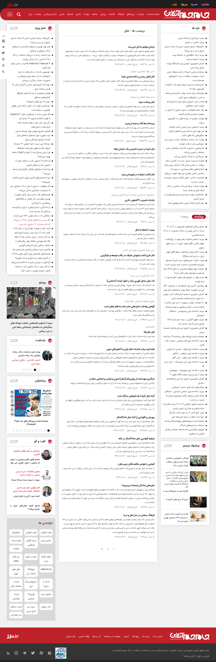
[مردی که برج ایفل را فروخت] (197, 502)
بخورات (16, 549)
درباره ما (146, 636)
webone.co (46, 569)
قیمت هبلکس (15, 596)
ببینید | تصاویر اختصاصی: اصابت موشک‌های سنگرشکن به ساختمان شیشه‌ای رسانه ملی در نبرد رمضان (31, 327)
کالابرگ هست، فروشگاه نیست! (175, 491)
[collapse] (3, 36)
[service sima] (184, 5)
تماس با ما (157, 636)
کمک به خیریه (46, 584)
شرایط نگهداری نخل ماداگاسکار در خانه (136, 439)
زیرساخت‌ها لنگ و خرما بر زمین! (140, 124)
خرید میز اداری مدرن (31, 609)
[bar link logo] (12, 5)
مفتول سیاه (46, 594)
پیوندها (135, 636)
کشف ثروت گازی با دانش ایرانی (27, 496)
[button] (39, 370)
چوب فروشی (46, 532)
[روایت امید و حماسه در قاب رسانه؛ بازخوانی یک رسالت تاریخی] (47, 358)
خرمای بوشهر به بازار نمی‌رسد (141, 47)
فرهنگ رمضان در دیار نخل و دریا (139, 515)
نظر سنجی (70, 636)
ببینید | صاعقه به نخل (145, 230)
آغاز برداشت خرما (147, 102)
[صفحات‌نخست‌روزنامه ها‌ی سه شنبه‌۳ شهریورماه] (31, 403)
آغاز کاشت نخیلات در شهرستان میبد (138, 175)
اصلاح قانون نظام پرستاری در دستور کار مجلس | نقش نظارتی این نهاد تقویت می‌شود (25, 463)
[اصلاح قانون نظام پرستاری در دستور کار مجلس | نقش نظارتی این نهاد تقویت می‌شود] (46, 457)
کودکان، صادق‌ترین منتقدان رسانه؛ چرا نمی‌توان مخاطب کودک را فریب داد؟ (177, 461)
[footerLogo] (189, 636)
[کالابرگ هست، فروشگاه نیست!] (197, 482)
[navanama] (205, 5)
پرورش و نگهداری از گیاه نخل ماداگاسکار (136, 417)
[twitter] (3, 54)
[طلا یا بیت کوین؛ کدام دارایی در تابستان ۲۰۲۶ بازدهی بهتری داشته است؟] (197, 517)
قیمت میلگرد (16, 607)
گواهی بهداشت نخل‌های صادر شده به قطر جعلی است (129, 307)
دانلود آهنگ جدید (46, 559)
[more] (168, 445)
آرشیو (126, 636)
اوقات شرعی (84, 636)
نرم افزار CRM (16, 559)
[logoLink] (186, 14)
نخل (126, 31)
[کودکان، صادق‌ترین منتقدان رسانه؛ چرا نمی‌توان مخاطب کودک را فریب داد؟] (197, 461)
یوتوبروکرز (16, 532)
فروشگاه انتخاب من (31, 571)
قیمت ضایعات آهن (16, 584)
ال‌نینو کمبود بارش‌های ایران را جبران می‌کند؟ (25, 507)
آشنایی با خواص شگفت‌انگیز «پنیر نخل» (136, 464)
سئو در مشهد (31, 557)
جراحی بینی (46, 540)
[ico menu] (11, 14)
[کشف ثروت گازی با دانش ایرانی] (46, 492)
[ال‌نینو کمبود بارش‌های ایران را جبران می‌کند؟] (46, 507)
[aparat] (3, 60)
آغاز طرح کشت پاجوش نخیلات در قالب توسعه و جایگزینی (127, 256)
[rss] (3, 72)
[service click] (174, 5)
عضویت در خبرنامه (112, 636)
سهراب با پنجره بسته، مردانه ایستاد (25, 480)
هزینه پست (16, 540)
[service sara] (194, 5)
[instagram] (3, 42)
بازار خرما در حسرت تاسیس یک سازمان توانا (134, 149)
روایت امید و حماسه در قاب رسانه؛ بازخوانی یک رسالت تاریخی (26, 353)
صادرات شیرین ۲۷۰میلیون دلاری (140, 200)
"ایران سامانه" (189, 656)
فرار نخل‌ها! (149, 332)
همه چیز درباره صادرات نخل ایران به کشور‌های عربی (130, 349)
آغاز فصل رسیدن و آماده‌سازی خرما (138, 77)
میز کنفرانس (16, 615)
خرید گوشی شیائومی (31, 543)
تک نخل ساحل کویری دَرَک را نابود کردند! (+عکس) (131, 281)
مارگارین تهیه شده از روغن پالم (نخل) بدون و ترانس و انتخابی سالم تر (122, 379)
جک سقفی (46, 607)
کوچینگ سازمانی (31, 596)
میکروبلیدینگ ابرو (31, 584)
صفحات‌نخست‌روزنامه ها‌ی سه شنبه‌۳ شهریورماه (31, 422)
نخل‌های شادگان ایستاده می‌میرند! (138, 486)
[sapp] (3, 66)
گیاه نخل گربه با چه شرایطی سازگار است (136, 396)
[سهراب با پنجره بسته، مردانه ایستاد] (46, 476)
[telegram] (3, 48)
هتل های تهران (16, 571)
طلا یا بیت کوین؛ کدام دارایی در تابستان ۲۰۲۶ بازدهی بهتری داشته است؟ (176, 517)
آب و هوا (97, 636)
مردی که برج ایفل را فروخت (177, 499)
